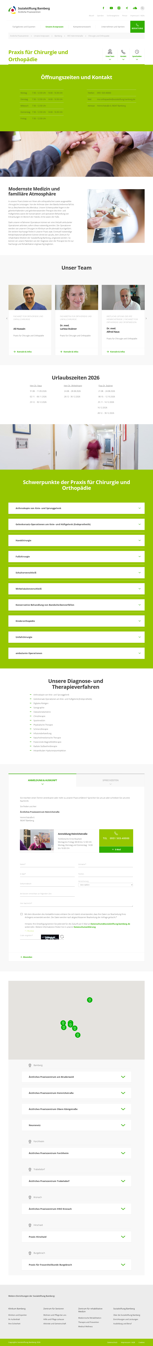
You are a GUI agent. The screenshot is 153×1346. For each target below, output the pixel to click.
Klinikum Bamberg (16, 1308)
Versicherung (83, 881)
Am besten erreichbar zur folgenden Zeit (36, 894)
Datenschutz (112, 1342)
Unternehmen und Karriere (113, 26)
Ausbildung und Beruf (122, 1323)
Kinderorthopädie (25, 621)
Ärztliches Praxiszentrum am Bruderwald (51, 1076)
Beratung (137, 28)
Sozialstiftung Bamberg (124, 1308)
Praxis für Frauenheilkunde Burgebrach (50, 1264)
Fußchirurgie (23, 556)
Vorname (82, 864)
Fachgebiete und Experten (24, 26)
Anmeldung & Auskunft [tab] (42, 780)
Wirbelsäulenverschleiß (29, 588)
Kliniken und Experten (17, 1315)
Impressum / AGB (128, 1342)
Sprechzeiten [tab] (110, 780)
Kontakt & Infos (24, 351)
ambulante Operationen (29, 653)
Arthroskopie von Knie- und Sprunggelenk (38, 508)
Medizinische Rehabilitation (89, 1318)
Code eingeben (26, 935)
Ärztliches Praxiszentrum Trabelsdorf (49, 1181)
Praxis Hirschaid (37, 1236)
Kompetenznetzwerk (82, 26)
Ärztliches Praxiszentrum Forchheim (49, 1153)
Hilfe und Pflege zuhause (53, 1319)
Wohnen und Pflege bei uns (54, 1315)
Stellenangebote (113, 15)
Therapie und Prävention (88, 1322)
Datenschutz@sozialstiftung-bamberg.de (110, 924)
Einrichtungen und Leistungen (125, 1319)
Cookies (142, 1342)
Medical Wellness (85, 1326)
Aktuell (91, 15)
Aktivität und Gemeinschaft (54, 1323)
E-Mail (118, 849)
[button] (70, 1024)
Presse (124, 15)
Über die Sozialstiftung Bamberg (126, 1315)
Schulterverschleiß (26, 572)
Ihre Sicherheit (14, 1323)
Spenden (100, 15)
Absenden (27, 957)
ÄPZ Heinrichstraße (75, 36)
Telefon (81, 874)
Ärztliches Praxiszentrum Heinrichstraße (51, 1093)
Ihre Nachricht (26, 903)
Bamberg (58, 36)
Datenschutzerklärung (85, 927)
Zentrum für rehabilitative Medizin (90, 1310)
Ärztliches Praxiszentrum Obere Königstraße (53, 1109)
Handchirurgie (23, 540)
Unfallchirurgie (24, 637)
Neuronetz (35, 1125)
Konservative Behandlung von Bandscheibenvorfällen (45, 604)
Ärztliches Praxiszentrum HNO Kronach (50, 1208)
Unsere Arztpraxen (55, 26)
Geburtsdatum (25, 883)
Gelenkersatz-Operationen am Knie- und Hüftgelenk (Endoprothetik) (53, 524)
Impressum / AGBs (137, 15)
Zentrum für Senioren (53, 1308)
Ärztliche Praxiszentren (19, 36)
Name (23, 864)
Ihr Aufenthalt (14, 1319)
